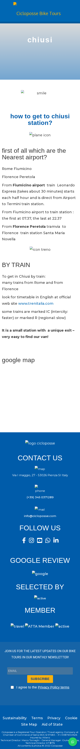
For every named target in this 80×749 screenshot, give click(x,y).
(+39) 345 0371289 (40, 497)
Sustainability (15, 718)
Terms (37, 718)
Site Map (29, 724)
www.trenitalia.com (35, 303)
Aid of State (52, 724)
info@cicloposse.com (40, 516)
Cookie (71, 718)
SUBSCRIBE (40, 679)
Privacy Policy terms (53, 687)
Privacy (53, 718)
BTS (52, 742)
